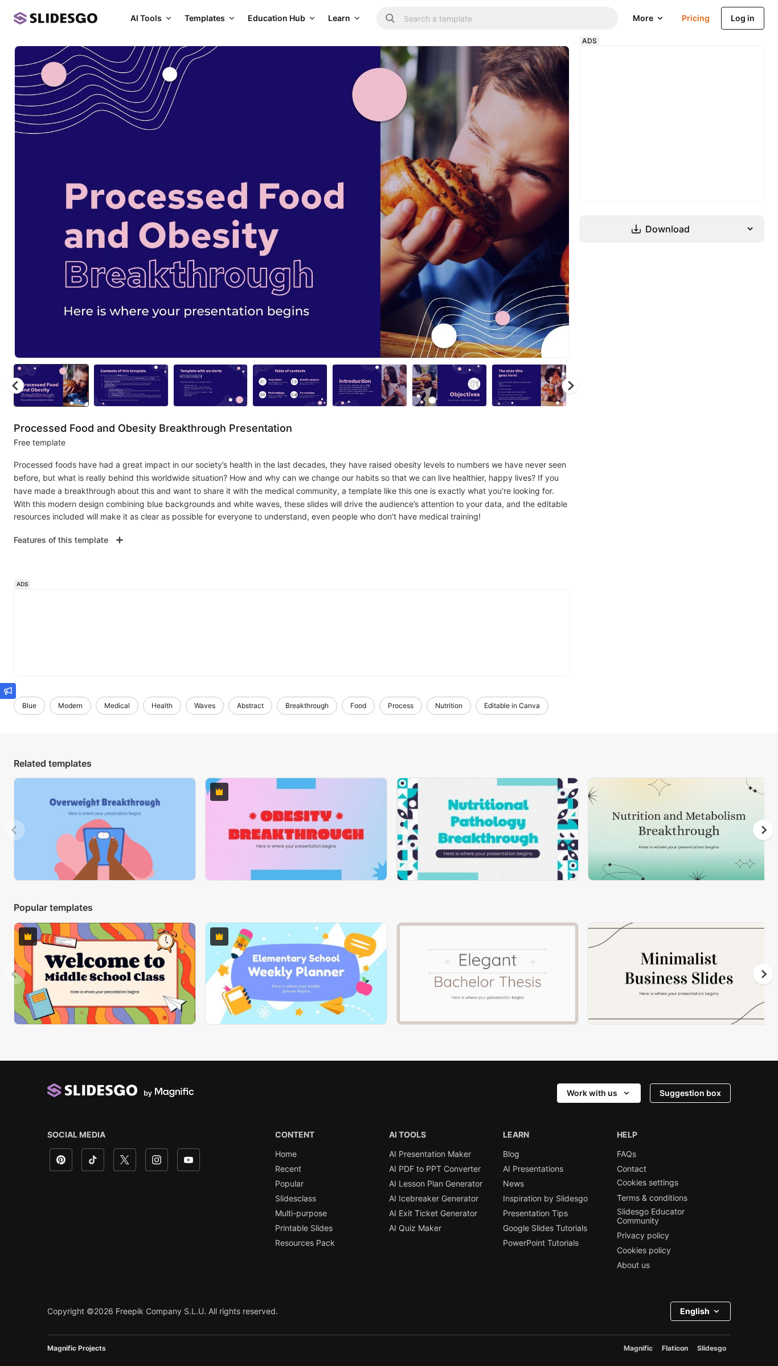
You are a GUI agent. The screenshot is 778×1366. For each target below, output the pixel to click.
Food (358, 705)
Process (400, 705)
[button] (570, 386)
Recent (288, 1168)
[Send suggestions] (8, 691)
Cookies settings (647, 1182)
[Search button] (390, 18)
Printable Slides (304, 1228)
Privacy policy (643, 1235)
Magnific (638, 1348)
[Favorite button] (520, 63)
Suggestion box (690, 1093)
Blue (29, 705)
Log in (743, 18)
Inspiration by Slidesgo (545, 1198)
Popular (289, 1183)
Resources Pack (305, 1243)
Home (286, 1154)
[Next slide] (552, 202)
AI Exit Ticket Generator (433, 1213)
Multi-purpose (301, 1213)
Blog (511, 1154)
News (513, 1183)
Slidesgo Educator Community (651, 1216)
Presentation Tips (535, 1213)
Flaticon (675, 1348)
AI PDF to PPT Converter (435, 1168)
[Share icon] (550, 63)
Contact (631, 1168)
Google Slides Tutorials (545, 1228)
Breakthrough (307, 705)
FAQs (626, 1154)
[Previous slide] (15, 830)
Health (162, 705)
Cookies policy (644, 1250)
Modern (70, 705)
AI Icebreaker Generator (433, 1198)
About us (633, 1265)
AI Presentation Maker (430, 1154)
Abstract (250, 705)
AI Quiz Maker (415, 1228)
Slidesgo (711, 1348)
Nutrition (448, 705)
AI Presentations (533, 1168)
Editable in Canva (512, 705)
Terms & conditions (652, 1198)
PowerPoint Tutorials (541, 1243)
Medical (117, 705)
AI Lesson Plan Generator (435, 1183)
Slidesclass (295, 1198)
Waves (204, 705)
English (695, 1311)
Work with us (592, 1093)
